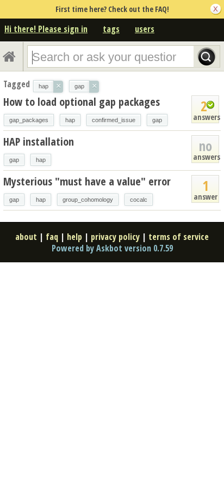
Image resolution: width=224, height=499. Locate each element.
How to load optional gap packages (81, 101)
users (144, 29)
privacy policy (115, 237)
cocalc (138, 199)
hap (70, 120)
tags (111, 29)
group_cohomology (88, 199)
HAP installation (38, 141)
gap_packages (28, 120)
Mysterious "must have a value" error (87, 181)
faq (52, 237)
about (26, 237)
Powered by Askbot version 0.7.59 (112, 248)
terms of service (178, 237)
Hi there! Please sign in (46, 29)
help (74, 237)
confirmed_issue (113, 120)
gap (157, 120)
